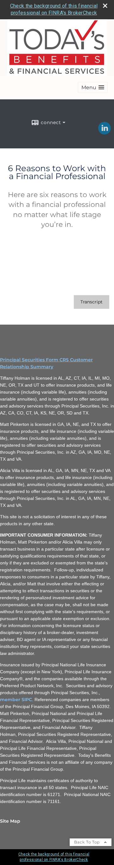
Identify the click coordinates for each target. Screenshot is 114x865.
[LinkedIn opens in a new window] (104, 132)
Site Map (10, 821)
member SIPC (16, 699)
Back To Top (87, 842)
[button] (93, 87)
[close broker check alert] (105, 5)
